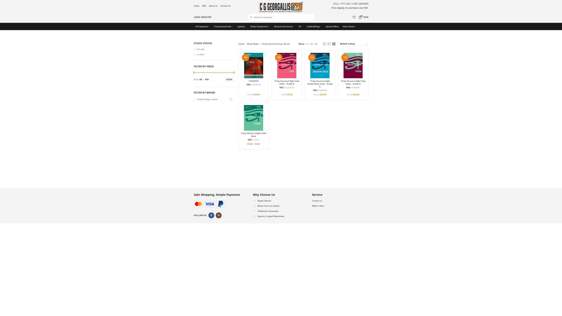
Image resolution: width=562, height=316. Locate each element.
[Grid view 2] (324, 44)
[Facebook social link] (211, 215)
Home (241, 44)
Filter (229, 80)
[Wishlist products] (354, 17)
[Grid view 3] (329, 44)
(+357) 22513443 (360, 3)
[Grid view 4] (333, 44)
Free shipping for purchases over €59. (349, 8)
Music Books (253, 44)
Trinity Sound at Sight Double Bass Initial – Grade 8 (320, 84)
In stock (200, 54)
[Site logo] (281, 7)
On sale (200, 49)
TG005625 (254, 81)
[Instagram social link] (219, 215)
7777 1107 (345, 3)
